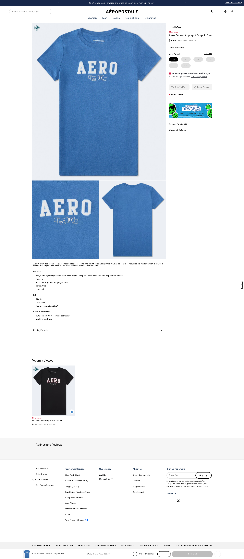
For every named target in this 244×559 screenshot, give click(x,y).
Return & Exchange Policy (76, 481)
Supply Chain (139, 487)
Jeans (116, 18)
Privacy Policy (202, 486)
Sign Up (203, 475)
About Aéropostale (141, 475)
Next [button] (185, 3)
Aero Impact (138, 492)
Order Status (41, 474)
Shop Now (146, 3)
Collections (132, 18)
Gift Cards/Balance (45, 485)
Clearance (150, 18)
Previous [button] (58, 3)
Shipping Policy (72, 487)
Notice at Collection (41, 546)
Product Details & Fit (178, 125)
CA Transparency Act (148, 546)
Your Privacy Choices (74, 520)
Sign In (185, 115)
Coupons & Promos (74, 498)
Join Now (198, 115)
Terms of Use (84, 546)
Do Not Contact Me (64, 546)
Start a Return (41, 480)
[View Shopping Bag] (232, 11)
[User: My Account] (212, 11)
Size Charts (70, 503)
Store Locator (42, 469)
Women (92, 18)
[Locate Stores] (225, 11)
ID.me (67, 515)
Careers (136, 481)
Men (104, 18)
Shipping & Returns (177, 130)
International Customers (76, 509)
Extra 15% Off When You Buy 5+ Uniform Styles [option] (122, 3)
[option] (53, 396)
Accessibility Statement (105, 546)
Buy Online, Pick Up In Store (77, 492)
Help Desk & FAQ (72, 475)
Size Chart (208, 54)
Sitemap (166, 546)
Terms (189, 486)
